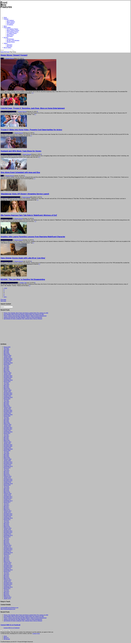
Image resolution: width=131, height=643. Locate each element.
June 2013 (6, 574)
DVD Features (10, 23)
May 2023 (6, 403)
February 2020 (7, 459)
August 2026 (7, 347)
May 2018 (6, 489)
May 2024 (6, 386)
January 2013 (7, 581)
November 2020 (8, 446)
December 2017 (8, 496)
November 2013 (8, 567)
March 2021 (7, 440)
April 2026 (6, 352)
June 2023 (6, 401)
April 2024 (6, 387)
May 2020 (6, 455)
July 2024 (6, 383)
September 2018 (8, 483)
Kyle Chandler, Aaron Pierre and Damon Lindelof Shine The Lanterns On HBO (24, 314)
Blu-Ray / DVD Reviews (13, 40)
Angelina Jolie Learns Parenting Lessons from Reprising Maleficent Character (33, 237)
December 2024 (8, 375)
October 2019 (7, 465)
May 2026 (6, 351)
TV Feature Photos (12, 33)
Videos (5, 43)
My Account (7, 639)
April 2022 (6, 421)
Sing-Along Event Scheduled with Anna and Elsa (20, 172)
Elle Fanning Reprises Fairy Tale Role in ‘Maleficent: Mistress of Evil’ (29, 215)
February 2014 (7, 562)
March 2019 (7, 475)
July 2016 (6, 521)
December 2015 (8, 531)
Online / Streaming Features (12, 197)
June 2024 (6, 384)
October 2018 (7, 482)
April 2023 (6, 404)
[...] (32, 93)
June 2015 (6, 539)
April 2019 (6, 473)
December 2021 (8, 427)
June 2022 (6, 419)
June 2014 (6, 557)
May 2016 (6, 524)
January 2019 (7, 478)
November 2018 (8, 480)
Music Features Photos (13, 30)
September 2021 (8, 432)
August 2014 (7, 554)
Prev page (3, 299)
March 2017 (7, 509)
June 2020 (6, 453)
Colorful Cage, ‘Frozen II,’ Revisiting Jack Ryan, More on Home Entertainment (33, 108)
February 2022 (7, 424)
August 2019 (7, 467)
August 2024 (7, 381)
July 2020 (6, 452)
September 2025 (8, 363)
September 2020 (8, 449)
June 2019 (6, 470)
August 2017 (7, 502)
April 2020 (6, 456)
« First (5, 288)
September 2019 (8, 466)
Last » (5, 297)
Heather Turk (23, 282)
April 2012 (6, 594)
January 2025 (7, 374)
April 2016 (6, 525)
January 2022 (7, 426)
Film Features (10, 20)
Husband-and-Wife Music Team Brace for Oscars (21, 151)
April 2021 (6, 439)
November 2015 (8, 532)
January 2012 (7, 598)
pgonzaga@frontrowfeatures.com (9, 607)
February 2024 (7, 390)
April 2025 (6, 370)
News (5, 26)
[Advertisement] (28, 11)
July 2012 (6, 590)
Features (6, 19)
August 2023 (7, 398)
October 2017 (7, 499)
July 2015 (6, 538)
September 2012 (8, 587)
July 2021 (6, 434)
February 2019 (7, 476)
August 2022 (7, 416)
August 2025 (7, 364)
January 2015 (7, 547)
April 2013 (6, 577)
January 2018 (7, 495)
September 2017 (8, 501)
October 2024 (7, 378)
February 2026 (7, 355)
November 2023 (8, 394)
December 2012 (8, 582)
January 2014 (7, 564)
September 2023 (8, 397)
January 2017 (7, 512)
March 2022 (7, 423)
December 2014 (8, 548)
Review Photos (11, 42)
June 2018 (6, 488)
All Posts (6, 52)
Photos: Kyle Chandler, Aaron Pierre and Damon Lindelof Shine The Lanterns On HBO (26, 313)
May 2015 (6, 541)
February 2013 (7, 580)
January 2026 (7, 357)
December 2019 (8, 462)
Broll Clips (9, 46)
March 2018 (7, 492)
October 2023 (7, 396)
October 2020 (7, 447)
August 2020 (7, 450)
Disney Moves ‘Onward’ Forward (14, 55)
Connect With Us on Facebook (10, 625)
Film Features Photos (12, 29)
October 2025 (7, 361)
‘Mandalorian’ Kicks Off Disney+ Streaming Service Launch (25, 194)
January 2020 (7, 460)
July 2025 (6, 365)
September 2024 (8, 380)
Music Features (11, 21)
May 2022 (6, 420)
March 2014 (7, 561)
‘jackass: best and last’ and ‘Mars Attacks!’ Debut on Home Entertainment (23, 317)
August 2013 (7, 571)
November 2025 (8, 360)
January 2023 (7, 409)
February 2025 (7, 373)
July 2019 (6, 469)
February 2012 (7, 597)
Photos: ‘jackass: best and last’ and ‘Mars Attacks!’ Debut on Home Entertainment (25, 316)
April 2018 (6, 490)
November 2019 (8, 463)
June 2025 (6, 367)
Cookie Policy (36, 633)
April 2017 (6, 508)
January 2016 (7, 529)
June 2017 (6, 505)
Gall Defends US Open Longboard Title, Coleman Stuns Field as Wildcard (23, 318)
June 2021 (6, 436)
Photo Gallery (7, 27)
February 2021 (7, 442)
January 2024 (7, 391)
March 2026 (7, 354)
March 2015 (7, 544)
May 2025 (6, 368)
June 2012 (6, 591)
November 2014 (8, 549)
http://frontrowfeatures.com (8, 609)
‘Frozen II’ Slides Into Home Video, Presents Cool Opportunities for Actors (31, 130)
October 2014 (7, 551)
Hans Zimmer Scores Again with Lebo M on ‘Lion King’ (23, 258)
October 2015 (7, 534)
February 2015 (7, 545)
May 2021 (6, 437)
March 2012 (7, 595)
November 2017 (8, 498)
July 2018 (6, 486)
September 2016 (8, 518)
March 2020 (7, 457)
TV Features (10, 24)
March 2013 (7, 578)
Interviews (9, 44)
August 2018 (7, 485)
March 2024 (7, 388)
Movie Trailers (7, 47)
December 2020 (8, 444)
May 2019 (6, 472)
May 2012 (6, 593)
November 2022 (8, 411)
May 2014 (6, 558)
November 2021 (8, 429)
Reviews (6, 37)
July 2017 (6, 503)
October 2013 (7, 568)
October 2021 (7, 430)
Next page (3, 301)
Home (5, 17)
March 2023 (7, 406)
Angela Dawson (10, 58)
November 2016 (8, 515)
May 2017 (6, 506)
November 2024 (8, 377)
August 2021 (7, 433)
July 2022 (6, 417)
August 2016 (7, 519)
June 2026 (6, 350)
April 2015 (6, 542)
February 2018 (7, 493)
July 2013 (6, 572)
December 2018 (8, 479)
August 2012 (7, 588)
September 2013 (8, 570)
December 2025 (8, 358)
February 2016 (7, 528)
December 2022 (8, 410)
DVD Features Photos (12, 32)
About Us (6, 637)
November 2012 (8, 584)
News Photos (10, 34)
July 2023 (6, 400)
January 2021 (7, 443)
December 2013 (8, 565)
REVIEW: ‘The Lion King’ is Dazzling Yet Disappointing (23, 279)
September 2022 (8, 414)
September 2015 (8, 535)
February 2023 (7, 407)
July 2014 (6, 555)
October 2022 (7, 413)
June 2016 (6, 522)
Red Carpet (10, 36)
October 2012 (7, 585)
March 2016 (7, 526)
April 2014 (6, 559)
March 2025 (7, 371)
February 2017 (7, 511)
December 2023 (8, 393)
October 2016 (7, 516)
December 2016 (8, 513)
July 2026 (6, 348)
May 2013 (6, 575)
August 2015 (7, 536)
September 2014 (8, 552)
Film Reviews (10, 39)
